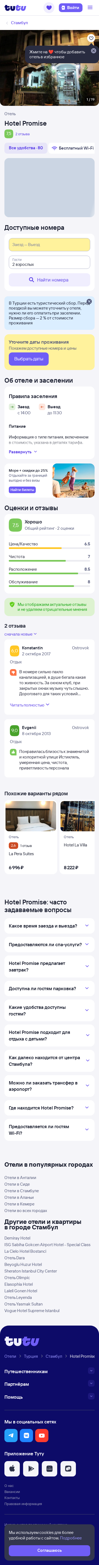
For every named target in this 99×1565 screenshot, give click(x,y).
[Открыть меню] (91, 7)
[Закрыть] (89, 301)
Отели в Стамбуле (21, 1190)
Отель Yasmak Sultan (23, 1304)
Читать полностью (27, 705)
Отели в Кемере (19, 1204)
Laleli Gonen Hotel (20, 1290)
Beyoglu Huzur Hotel (23, 1264)
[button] (48, 7)
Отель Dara (14, 1257)
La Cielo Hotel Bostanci (25, 1251)
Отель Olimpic (17, 1277)
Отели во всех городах (25, 1210)
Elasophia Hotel (18, 1284)
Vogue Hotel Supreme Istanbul (31, 1310)
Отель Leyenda (18, 1297)
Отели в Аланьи (19, 1197)
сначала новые (18, 634)
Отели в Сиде (17, 1184)
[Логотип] (15, 8)
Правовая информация (23, 1503)
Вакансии (12, 1491)
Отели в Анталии (20, 1177)
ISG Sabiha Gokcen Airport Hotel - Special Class (47, 1244)
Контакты (12, 1497)
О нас (9, 1485)
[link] (22, 490)
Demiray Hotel (17, 1238)
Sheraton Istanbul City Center (30, 1271)
